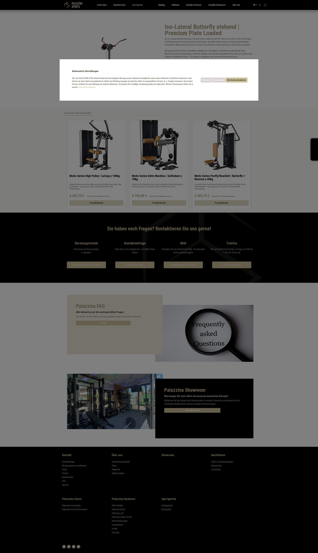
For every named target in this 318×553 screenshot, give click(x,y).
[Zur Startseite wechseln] (73, 5)
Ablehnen (205, 80)
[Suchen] (248, 4)
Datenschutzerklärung (86, 87)
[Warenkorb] (265, 4)
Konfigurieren (218, 80)
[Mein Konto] (259, 4)
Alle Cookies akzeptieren (236, 80)
